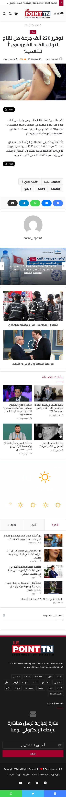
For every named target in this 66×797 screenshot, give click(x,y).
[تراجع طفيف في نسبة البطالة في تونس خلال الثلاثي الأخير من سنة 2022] (48, 393)
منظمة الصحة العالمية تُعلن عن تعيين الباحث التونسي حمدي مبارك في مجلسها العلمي (24, 570)
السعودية (38, 677)
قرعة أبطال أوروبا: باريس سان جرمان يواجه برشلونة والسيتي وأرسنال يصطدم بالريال (23, 586)
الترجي (49, 677)
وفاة (8, 688)
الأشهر (33, 524)
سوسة (40, 688)
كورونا (17, 688)
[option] (33, 266)
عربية (19, 774)
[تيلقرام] (24, 203)
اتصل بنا (26, 774)
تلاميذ (55, 188)
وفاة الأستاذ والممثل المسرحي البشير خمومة (51, 444)
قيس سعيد (29, 688)
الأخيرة (55, 524)
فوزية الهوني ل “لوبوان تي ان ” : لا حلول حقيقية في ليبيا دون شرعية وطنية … (24, 554)
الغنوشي (58, 682)
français (10, 774)
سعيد (50, 688)
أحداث (27, 25)
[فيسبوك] (58, 203)
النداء (35, 682)
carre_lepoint (52, 59)
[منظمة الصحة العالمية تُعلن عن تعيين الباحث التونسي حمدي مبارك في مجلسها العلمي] (53, 571)
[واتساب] (35, 203)
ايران (6, 682)
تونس (59, 688)
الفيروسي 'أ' (28, 181)
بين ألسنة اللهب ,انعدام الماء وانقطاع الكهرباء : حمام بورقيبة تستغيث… (22, 537)
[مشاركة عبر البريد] (12, 203)
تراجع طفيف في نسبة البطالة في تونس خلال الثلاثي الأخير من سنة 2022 (48, 408)
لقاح (26, 188)
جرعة (40, 188)
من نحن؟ (55, 774)
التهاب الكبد (51, 181)
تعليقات (11, 524)
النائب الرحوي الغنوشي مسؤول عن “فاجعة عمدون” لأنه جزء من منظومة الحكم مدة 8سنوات (17, 409)
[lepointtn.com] (37, 13)
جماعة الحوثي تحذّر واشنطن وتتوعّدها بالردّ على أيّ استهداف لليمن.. (18, 446)
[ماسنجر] (46, 203)
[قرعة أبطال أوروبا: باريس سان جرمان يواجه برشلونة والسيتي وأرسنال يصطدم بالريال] (53, 587)
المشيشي (46, 682)
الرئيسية (35, 25)
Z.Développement (51, 769)
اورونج (15, 682)
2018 (59, 677)
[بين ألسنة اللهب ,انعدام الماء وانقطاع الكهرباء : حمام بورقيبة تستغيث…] (53, 540)
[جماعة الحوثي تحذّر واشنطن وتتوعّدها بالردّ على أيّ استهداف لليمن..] (17, 432)
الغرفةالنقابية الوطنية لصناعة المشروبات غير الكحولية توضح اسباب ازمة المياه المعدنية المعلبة (33, 269)
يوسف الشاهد (56, 694)
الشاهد (27, 677)
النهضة (25, 682)
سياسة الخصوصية (40, 774)
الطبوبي (16, 677)
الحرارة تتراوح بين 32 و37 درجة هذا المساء (41, 599)
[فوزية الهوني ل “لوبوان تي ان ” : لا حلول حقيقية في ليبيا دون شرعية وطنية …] (53, 555)
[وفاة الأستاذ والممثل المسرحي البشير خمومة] (48, 432)
